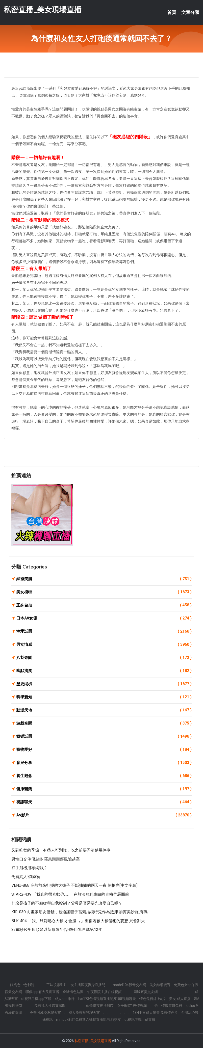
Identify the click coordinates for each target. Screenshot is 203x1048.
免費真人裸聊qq (25, 876)
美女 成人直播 (180, 999)
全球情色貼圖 (73, 992)
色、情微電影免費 (168, 1006)
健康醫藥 (104, 788)
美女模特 (104, 592)
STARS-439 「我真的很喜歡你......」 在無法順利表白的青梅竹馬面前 (70, 894)
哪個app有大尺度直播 (42, 992)
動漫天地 (104, 710)
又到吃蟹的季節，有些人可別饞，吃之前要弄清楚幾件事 (60, 850)
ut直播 (150, 1019)
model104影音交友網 (129, 985)
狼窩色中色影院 (22, 985)
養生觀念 (104, 775)
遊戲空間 (104, 723)
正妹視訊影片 (56, 985)
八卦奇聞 (104, 657)
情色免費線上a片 (152, 999)
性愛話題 (104, 631)
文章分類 (190, 12)
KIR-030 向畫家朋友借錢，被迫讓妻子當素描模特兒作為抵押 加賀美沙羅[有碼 (79, 912)
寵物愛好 (104, 749)
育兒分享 (104, 762)
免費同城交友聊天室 (45, 1013)
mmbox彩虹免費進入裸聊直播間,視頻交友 (88, 1019)
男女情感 (104, 644)
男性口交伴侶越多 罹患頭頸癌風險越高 (45, 859)
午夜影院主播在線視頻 (104, 992)
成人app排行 (65, 999)
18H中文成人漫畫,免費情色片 (155, 1013)
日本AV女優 (104, 618)
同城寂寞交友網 (145, 992)
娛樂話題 (104, 736)
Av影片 (104, 815)
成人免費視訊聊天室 (84, 1013)
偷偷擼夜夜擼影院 (100, 1006)
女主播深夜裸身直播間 (88, 985)
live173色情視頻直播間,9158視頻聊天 (107, 999)
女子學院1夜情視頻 (132, 1006)
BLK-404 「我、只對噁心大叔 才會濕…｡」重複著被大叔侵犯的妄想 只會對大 (78, 920)
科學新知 (104, 697)
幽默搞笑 (104, 670)
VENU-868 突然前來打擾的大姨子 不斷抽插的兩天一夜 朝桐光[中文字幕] (74, 885)
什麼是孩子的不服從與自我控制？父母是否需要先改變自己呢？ (66, 903)
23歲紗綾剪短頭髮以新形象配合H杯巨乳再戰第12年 (56, 929)
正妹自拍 (104, 605)
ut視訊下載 (133, 1019)
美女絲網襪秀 (160, 985)
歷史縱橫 (104, 683)
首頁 (171, 12)
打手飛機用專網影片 (29, 867)
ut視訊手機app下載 (36, 999)
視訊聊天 (104, 802)
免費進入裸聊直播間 (50, 1006)
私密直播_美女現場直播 (43, 9)
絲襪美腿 (104, 578)
